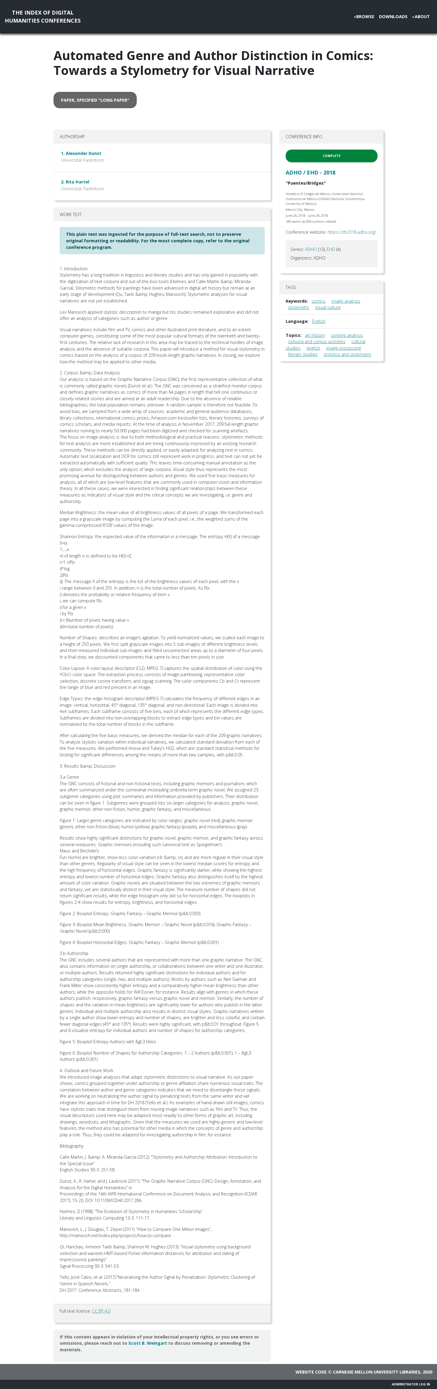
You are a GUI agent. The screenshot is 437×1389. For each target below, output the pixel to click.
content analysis (347, 335)
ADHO (311, 249)
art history (315, 335)
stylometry (298, 307)
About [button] (422, 16)
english (313, 348)
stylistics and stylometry (347, 354)
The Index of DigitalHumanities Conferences (43, 16)
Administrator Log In (411, 1384)
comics (319, 301)
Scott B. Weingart (147, 1343)
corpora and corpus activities (316, 341)
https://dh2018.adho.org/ (352, 232)
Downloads (393, 16)
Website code (311, 1372)
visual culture (328, 307)
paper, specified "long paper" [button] (95, 100)
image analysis (345, 301)
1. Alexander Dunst (81, 153)
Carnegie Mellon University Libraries (376, 1372)
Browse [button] (365, 16)
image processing (343, 348)
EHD (331, 249)
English (319, 321)
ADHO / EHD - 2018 (310, 172)
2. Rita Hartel (75, 182)
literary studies (302, 354)
